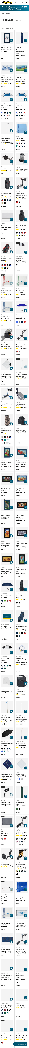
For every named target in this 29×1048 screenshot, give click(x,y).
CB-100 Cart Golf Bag (6, 194)
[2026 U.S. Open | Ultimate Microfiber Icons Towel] (7, 68)
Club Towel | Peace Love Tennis (21, 291)
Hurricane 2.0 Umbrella (5, 659)
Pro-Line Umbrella (6, 1005)
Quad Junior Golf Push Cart (6, 1036)
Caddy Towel (19, 138)
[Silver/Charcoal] (19, 842)
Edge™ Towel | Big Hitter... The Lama (21, 463)
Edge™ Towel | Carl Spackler (21, 490)
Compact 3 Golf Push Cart (20, 345)
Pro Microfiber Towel (20, 976)
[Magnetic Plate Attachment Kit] (7, 792)
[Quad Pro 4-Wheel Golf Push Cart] (22, 1026)
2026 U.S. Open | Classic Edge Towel (6, 48)
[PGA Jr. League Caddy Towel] (22, 887)
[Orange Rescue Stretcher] (7, 887)
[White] (2, 233)
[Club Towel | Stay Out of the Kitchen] (7, 307)
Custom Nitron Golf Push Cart (7, 405)
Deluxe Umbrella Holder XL (20, 405)
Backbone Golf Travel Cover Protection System (6, 140)
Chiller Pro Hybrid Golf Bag (6, 259)
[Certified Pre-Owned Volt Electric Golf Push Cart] (22, 183)
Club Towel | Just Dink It (6, 291)
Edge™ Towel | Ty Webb (21, 570)
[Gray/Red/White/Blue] (19, 143)
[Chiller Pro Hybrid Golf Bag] (7, 248)
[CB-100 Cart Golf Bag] (7, 183)
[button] (23, 2)
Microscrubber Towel (20, 803)
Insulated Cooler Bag (20, 692)
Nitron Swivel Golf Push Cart (21, 865)
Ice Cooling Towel (6, 691)
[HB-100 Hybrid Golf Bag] (22, 616)
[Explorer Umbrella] (7, 586)
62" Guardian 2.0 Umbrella (6, 107)
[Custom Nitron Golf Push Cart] (7, 394)
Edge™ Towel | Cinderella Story (6, 516)
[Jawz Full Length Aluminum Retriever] (22, 707)
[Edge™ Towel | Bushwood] (7, 479)
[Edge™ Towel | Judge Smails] (7, 533)
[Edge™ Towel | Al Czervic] (7, 452)
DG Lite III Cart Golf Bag (6, 431)
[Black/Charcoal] (17, 233)
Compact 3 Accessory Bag (5, 345)
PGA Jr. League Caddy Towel (20, 898)
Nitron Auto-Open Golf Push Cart (21, 833)
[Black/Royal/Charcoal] (19, 233)
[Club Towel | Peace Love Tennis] (22, 280)
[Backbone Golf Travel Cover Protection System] (7, 128)
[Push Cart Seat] (22, 995)
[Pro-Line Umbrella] (7, 995)
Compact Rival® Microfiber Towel (6, 375)
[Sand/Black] (22, 235)
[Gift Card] (7, 616)
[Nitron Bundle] (7, 854)
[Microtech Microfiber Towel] (7, 822)
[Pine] (10, 113)
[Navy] (8, 113)
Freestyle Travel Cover (20, 596)
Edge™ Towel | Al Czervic (6, 463)
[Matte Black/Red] (17, 351)
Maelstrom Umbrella (7, 743)
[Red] (25, 322)
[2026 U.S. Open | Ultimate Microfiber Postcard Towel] (22, 68)
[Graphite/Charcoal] (17, 839)
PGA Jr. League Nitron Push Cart (21, 950)
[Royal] (17, 322)
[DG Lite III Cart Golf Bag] (7, 420)
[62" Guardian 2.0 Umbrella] (7, 96)
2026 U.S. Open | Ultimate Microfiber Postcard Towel (21, 79)
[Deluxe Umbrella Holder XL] (22, 394)
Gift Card (4, 626)
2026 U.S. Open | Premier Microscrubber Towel (20, 50)
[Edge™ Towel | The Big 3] (22, 533)
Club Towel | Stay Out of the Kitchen (6, 318)
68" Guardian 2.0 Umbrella (21, 107)
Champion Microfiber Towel (6, 226)
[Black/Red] (17, 202)
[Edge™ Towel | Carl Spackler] (22, 479)
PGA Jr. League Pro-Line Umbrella (7, 976)
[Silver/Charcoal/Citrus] (17, 235)
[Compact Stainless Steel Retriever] (22, 364)
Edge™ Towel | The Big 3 (21, 544)
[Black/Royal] (19, 603)
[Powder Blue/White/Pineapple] (8, 440)
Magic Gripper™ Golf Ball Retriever (21, 744)
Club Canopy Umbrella (19, 259)
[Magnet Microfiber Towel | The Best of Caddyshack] (7, 764)
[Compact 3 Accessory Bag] (7, 335)
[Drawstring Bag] (22, 420)
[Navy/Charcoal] (22, 842)
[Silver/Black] (19, 202)
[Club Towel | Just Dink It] (7, 280)
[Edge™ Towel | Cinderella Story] (7, 505)
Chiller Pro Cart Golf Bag (21, 226)
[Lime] (5, 601)
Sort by (3, 26)
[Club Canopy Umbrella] (22, 248)
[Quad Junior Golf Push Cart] (7, 1026)
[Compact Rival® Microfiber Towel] (7, 364)
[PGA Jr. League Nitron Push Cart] (22, 939)
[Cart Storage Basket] (22, 159)
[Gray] (19, 322)
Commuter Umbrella (22, 317)
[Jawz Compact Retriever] (7, 707)
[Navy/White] (5, 115)
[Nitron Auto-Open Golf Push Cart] (22, 822)
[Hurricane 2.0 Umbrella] (7, 649)
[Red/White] (8, 115)
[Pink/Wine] (17, 842)
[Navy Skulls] (10, 200)
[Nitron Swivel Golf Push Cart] (22, 854)
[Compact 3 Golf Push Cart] (22, 335)
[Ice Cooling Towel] (7, 681)
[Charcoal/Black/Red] (2, 200)
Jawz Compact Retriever (5, 718)
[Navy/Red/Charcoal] (5, 265)
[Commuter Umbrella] (22, 307)
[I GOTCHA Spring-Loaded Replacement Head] (22, 649)
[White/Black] (19, 146)
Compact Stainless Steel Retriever (21, 375)
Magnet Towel (20, 774)
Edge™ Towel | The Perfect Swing (6, 570)
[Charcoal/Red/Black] (22, 233)
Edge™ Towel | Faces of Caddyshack (20, 517)
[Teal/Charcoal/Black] (19, 235)
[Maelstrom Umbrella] (7, 734)
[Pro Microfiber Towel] (22, 965)
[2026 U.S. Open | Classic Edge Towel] (7, 38)
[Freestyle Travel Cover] (22, 586)
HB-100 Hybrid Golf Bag (21, 627)
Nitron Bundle (5, 864)
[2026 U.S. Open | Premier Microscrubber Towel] (22, 38)
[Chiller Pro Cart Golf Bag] (22, 216)
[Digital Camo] (2, 437)
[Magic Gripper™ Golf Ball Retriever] (22, 734)
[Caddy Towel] (22, 128)
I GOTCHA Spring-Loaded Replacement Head (21, 660)
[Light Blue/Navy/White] (17, 143)
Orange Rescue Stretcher (5, 898)
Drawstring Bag (20, 430)
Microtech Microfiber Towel (6, 833)
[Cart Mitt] (7, 159)
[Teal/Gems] (5, 440)
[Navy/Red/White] (25, 233)
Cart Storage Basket (22, 169)
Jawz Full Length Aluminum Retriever (22, 718)
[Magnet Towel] (22, 764)
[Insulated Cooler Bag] (22, 681)
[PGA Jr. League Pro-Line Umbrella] (7, 965)
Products (8, 13)
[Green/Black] (19, 871)
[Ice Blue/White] (19, 839)
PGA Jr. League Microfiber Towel (21, 924)
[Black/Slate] (22, 839)
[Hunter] (17, 809)
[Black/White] (2, 115)
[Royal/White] (2, 113)
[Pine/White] (17, 146)
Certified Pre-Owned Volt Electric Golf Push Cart (21, 195)
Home (3, 13)
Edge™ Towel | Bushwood (5, 489)
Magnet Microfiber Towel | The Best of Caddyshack (6, 776)
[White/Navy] (22, 146)
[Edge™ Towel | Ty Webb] (22, 559)
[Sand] (2, 203)
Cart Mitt (4, 169)
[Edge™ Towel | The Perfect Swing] (7, 559)
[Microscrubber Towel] (22, 792)
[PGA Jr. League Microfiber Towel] (22, 913)
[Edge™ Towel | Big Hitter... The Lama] (22, 452)
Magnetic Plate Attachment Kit (6, 803)
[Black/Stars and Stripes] (5, 203)
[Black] (5, 113)
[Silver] (22, 779)
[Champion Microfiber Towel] (7, 216)
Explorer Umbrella (6, 596)
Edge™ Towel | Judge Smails (5, 544)
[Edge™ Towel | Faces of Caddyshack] (22, 505)
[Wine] (8, 601)
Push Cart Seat (20, 1005)
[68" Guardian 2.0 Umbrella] (22, 96)
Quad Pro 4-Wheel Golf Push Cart (21, 1037)
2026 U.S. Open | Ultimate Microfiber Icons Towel (7, 79)
